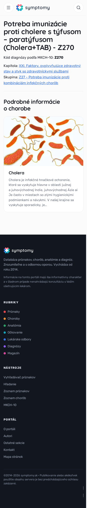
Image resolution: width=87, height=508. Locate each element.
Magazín (13, 353)
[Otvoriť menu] (8, 7)
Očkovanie (15, 332)
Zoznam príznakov (16, 391)
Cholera (16, 172)
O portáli (9, 429)
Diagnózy (14, 346)
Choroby (14, 319)
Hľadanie (10, 384)
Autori (8, 436)
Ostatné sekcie (14, 443)
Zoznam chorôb (15, 398)
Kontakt (9, 450)
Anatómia (14, 325)
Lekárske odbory (19, 339)
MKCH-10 (10, 405)
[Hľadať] (78, 7)
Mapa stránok (13, 457)
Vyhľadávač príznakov (19, 377)
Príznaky (14, 312)
